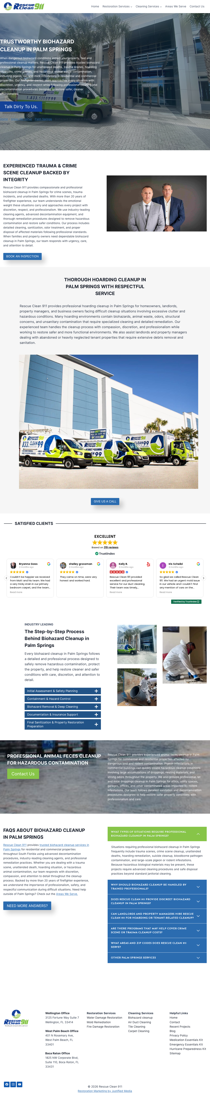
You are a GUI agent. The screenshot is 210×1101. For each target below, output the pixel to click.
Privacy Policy (179, 1035)
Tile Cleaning (136, 1026)
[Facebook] (7, 1084)
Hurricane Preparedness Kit (188, 1049)
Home (95, 6)
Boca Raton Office (57, 1053)
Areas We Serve (175, 6)
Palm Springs (43, 119)
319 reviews (111, 547)
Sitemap (175, 1053)
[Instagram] (13, 1084)
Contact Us (197, 6)
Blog (172, 1031)
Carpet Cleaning (138, 1031)
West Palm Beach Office (61, 1031)
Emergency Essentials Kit (186, 1044)
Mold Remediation (99, 1022)
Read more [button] (16, 592)
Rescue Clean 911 (15, 845)
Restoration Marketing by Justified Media (105, 1091)
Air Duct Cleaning (139, 1022)
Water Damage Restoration (104, 1017)
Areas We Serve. (67, 894)
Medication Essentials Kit (186, 1040)
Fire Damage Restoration (103, 1026)
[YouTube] (19, 1084)
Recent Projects (180, 1026)
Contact (175, 1022)
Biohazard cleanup (140, 1017)
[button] (203, 578)
